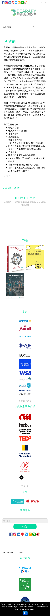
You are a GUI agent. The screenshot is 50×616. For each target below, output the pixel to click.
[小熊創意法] (25, 12)
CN (45, 2)
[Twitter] (16, 2)
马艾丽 (10, 41)
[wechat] (22, 2)
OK (25, 613)
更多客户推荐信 (25, 400)
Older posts (11, 187)
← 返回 (7, 176)
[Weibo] (25, 2)
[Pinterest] (13, 2)
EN (42, 2)
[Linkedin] (9, 2)
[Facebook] (3, 2)
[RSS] (19, 2)
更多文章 (25, 486)
